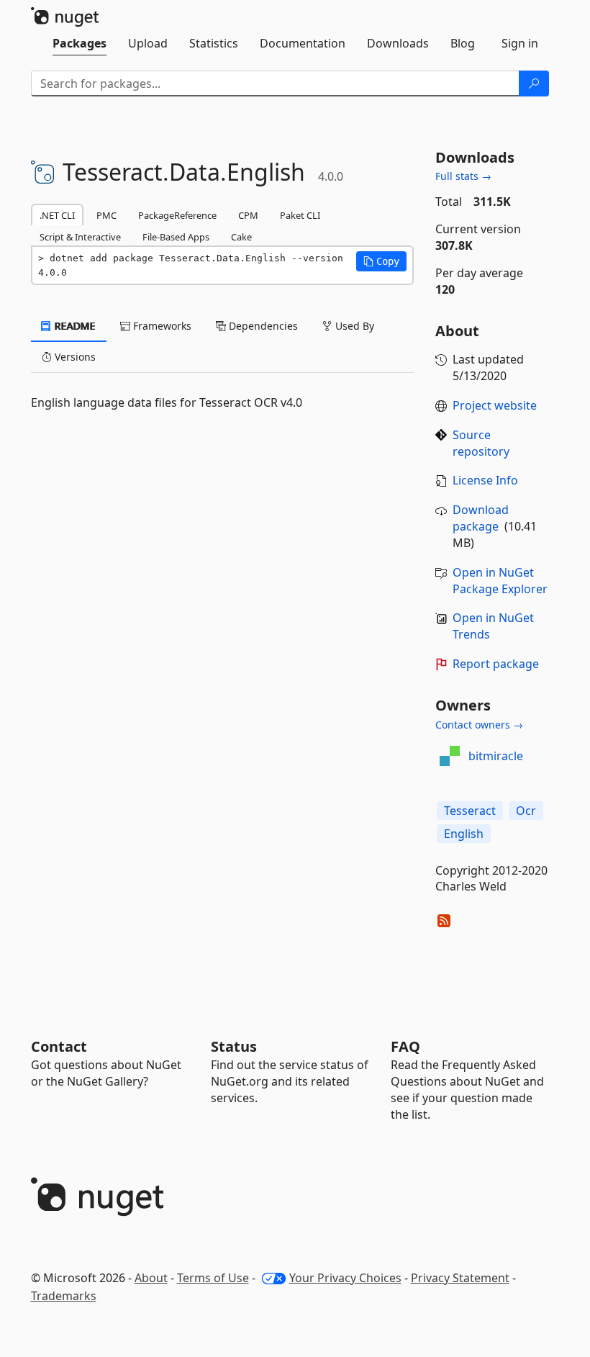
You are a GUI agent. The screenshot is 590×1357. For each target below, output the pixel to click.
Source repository (481, 443)
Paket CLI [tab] (300, 215)
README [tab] (74, 326)
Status (234, 1046)
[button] (381, 261)
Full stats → (463, 176)
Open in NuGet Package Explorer (500, 580)
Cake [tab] (241, 236)
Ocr (526, 811)
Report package (496, 664)
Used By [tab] (353, 326)
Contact (59, 1046)
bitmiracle (495, 756)
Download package (481, 518)
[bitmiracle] (450, 756)
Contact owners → (479, 724)
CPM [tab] (248, 215)
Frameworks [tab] (160, 326)
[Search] (534, 83)
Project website (495, 405)
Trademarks (63, 1296)
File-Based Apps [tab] (175, 236)
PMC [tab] (106, 215)
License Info (485, 480)
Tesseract (470, 811)
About (151, 1278)
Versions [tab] (74, 357)
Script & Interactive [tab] (80, 236)
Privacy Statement (460, 1278)
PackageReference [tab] (177, 215)
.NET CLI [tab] (57, 215)
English (464, 834)
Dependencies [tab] (262, 326)
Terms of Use (213, 1278)
